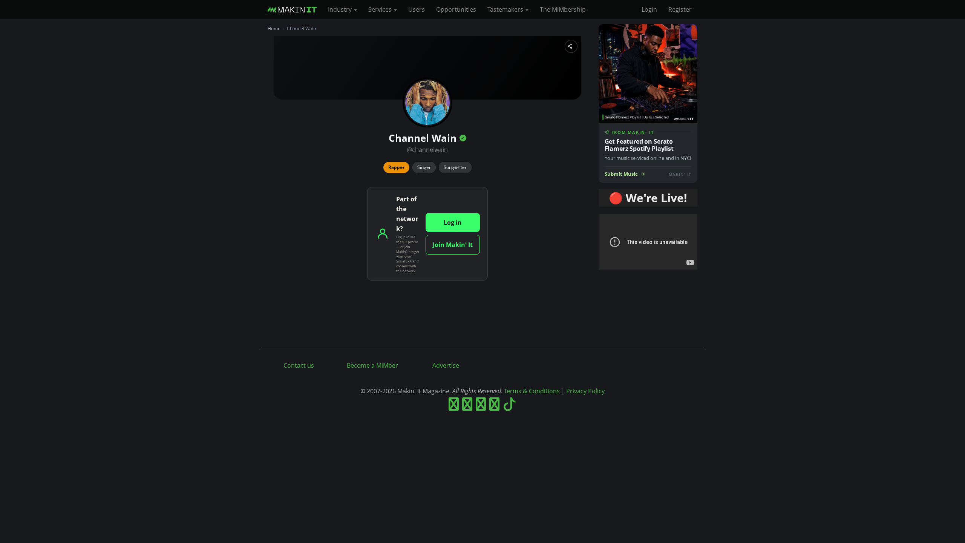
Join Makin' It (453, 245)
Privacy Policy (585, 391)
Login (649, 9)
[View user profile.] (427, 102)
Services (380, 9)
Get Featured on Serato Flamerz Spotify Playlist (639, 145)
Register (680, 9)
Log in (453, 222)
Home (274, 28)
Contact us (298, 365)
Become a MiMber (372, 365)
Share (571, 46)
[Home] (295, 9)
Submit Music (621, 174)
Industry (340, 9)
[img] (463, 138)
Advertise (445, 365)
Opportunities (456, 9)
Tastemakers (506, 9)
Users (416, 9)
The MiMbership (563, 9)
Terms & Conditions (532, 391)
